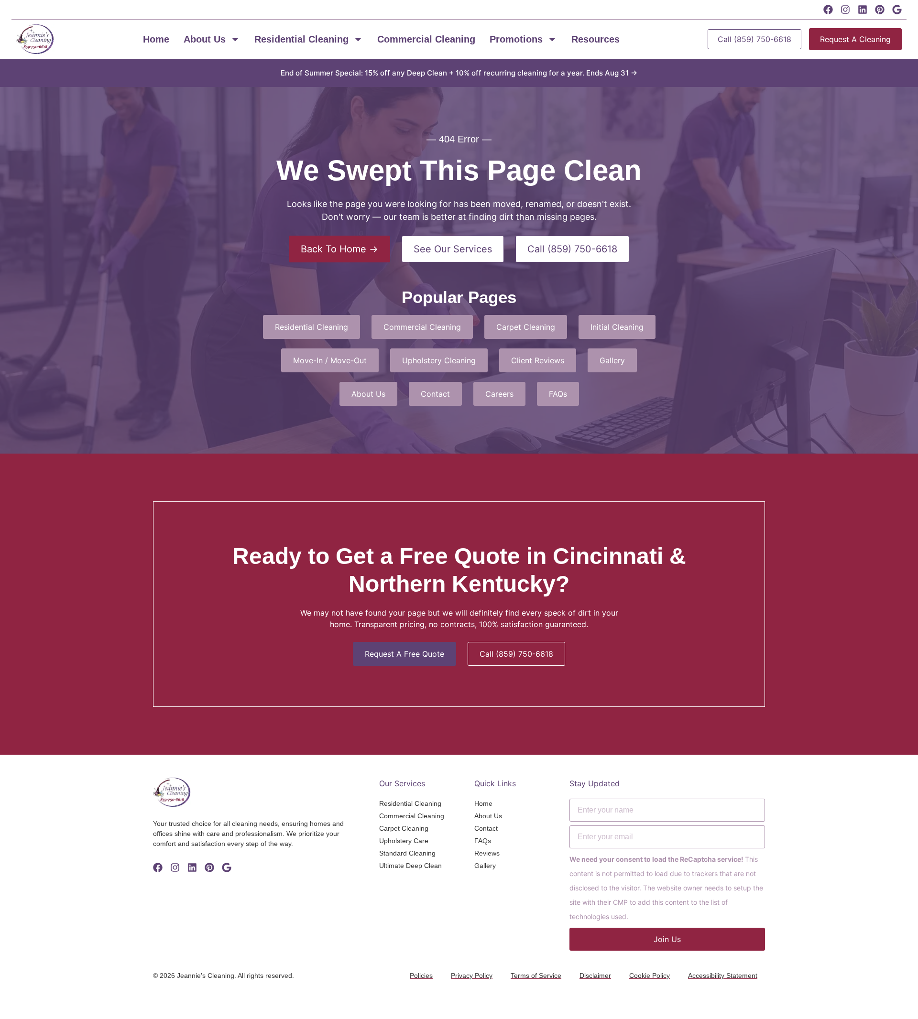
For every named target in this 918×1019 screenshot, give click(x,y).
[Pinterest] (880, 9)
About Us (205, 39)
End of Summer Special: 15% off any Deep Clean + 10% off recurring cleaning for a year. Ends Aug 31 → (459, 72)
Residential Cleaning (301, 39)
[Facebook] (828, 9)
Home (156, 39)
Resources (595, 39)
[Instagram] (845, 9)
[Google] (897, 9)
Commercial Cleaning (426, 39)
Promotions (516, 39)
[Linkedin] (862, 9)
